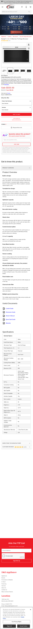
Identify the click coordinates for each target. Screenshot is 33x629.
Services (4, 585)
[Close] (30, 609)
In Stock (4, 582)
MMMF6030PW (8, 94)
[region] (16, 618)
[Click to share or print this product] (28, 44)
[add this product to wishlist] (28, 48)
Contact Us (4, 589)
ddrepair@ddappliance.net (11, 606)
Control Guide (9, 308)
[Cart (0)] (30, 7)
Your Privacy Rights (16, 621)
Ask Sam (16, 144)
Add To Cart (16, 114)
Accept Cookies (23, 626)
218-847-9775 (8, 604)
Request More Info (17, 127)
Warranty (8, 323)
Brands (3, 578)
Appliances (3, 36)
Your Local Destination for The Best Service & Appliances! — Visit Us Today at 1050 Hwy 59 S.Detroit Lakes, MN (17, 2)
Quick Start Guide (10, 319)
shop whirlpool (16, 32)
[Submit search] (29, 11)
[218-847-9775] (26, 7)
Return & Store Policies (7, 591)
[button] (2, 7)
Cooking (9, 36)
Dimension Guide (10, 312)
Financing (4, 584)
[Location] (22, 7)
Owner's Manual (10, 315)
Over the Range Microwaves (26, 36)
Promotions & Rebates (7, 580)
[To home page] (10, 7)
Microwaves (15, 36)
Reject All (9, 626)
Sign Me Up (16, 560)
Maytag (8, 93)
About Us (4, 587)
